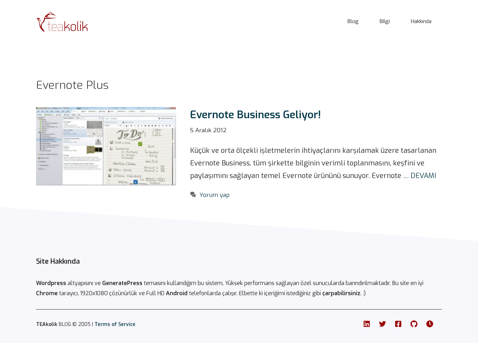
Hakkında (421, 21)
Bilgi (385, 21)
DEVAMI (423, 175)
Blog (353, 21)
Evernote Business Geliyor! (255, 115)
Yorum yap (214, 195)
